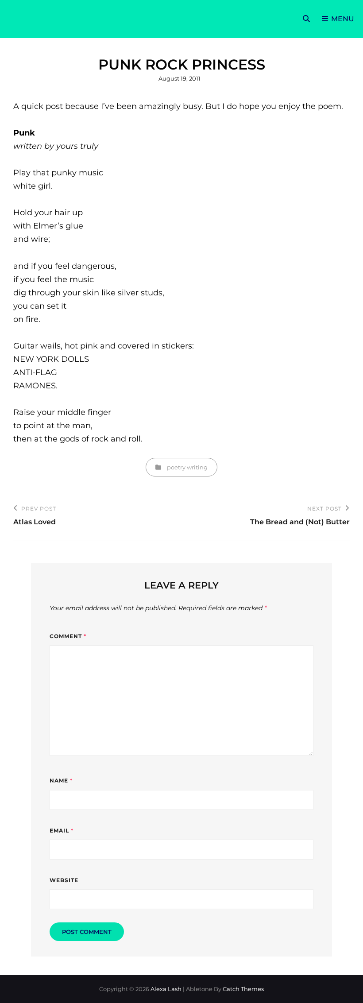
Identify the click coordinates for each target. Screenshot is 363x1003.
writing (197, 467)
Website (64, 880)
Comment (68, 636)
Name (61, 780)
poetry (176, 467)
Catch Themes (243, 988)
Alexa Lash (166, 988)
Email (61, 830)
